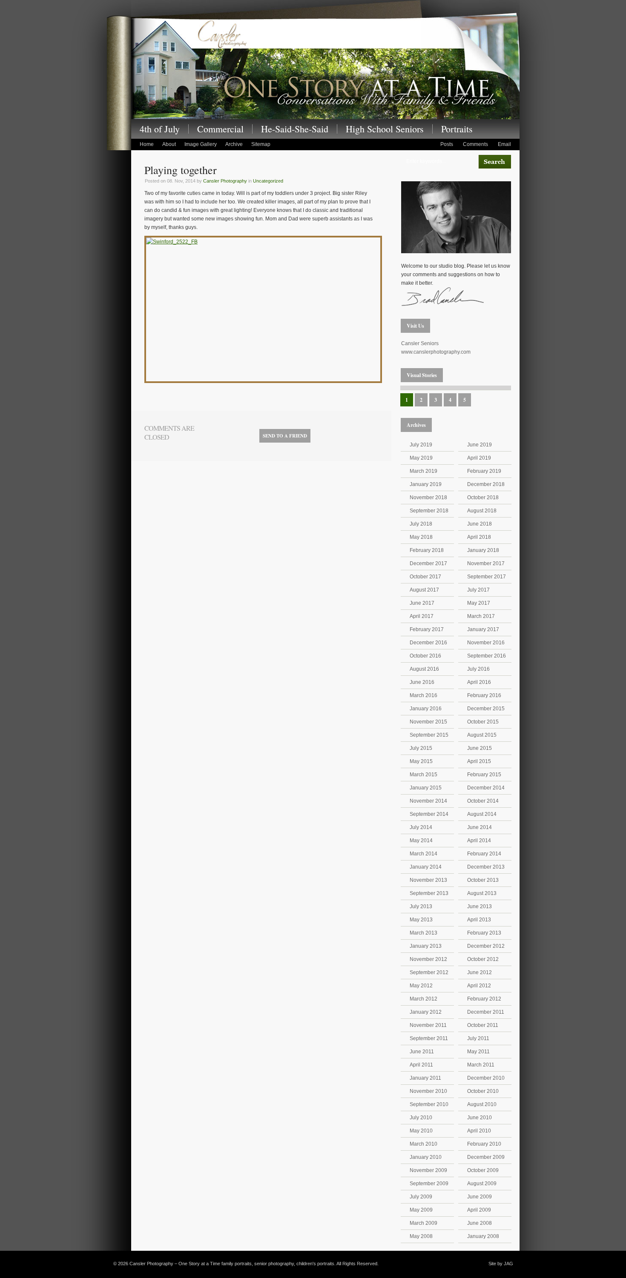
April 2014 (479, 840)
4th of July (160, 129)
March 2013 (423, 933)
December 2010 (486, 1078)
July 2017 (478, 590)
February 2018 (427, 550)
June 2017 (422, 603)
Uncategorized (268, 180)
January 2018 (483, 550)
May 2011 (478, 1052)
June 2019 (479, 445)
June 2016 (422, 682)
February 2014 (484, 854)
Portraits (457, 129)
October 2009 (483, 1170)
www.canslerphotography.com (436, 352)
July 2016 (478, 669)
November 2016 (486, 643)
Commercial (220, 129)
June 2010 (479, 1118)
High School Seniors (385, 129)
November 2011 (428, 1025)
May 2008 (421, 1236)
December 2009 (486, 1157)
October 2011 (482, 1025)
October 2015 (483, 722)
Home (147, 144)
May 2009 (421, 1210)
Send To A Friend (285, 435)
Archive (234, 144)
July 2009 (421, 1197)
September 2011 (429, 1038)
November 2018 (428, 497)
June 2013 (479, 906)
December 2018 (486, 484)
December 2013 (486, 867)
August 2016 (424, 669)
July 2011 (478, 1038)
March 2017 (481, 616)
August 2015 (482, 735)
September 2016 (486, 656)
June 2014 (479, 827)
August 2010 (482, 1104)
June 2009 (479, 1197)
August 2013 (482, 893)
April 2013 (479, 920)
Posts (446, 144)
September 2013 (429, 893)
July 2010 (421, 1118)
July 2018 (421, 524)
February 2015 (484, 775)
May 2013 (421, 920)
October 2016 (425, 656)
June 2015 (479, 748)
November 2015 (428, 722)
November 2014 (428, 801)
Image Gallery (200, 144)
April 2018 (479, 537)
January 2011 (425, 1078)
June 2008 (479, 1223)
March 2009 (423, 1223)
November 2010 (428, 1091)
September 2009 (429, 1184)
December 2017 (428, 563)
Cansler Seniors (420, 343)
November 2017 (486, 563)
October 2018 (483, 497)
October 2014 (483, 801)
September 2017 (486, 577)
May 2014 (421, 840)
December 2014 (486, 788)
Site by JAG (500, 1263)
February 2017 (427, 629)
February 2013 (484, 933)
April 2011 (421, 1065)
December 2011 (485, 1012)
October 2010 (483, 1091)
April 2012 (479, 986)
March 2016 (423, 695)
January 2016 (426, 709)
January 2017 (483, 629)
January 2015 (426, 788)
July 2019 (421, 445)
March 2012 (423, 999)
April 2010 (479, 1131)
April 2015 (479, 761)
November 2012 (428, 959)
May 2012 (421, 986)
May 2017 (478, 603)
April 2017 (422, 616)
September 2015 (429, 735)
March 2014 (423, 854)
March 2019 (423, 471)
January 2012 (426, 1012)
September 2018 (429, 511)
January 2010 (426, 1157)
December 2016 (428, 643)
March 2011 (480, 1065)
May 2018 (421, 537)
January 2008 (483, 1236)
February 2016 (484, 695)
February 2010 (484, 1144)
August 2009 (482, 1184)
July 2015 (421, 748)
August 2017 (424, 590)
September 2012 (429, 972)
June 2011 (422, 1052)
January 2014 (426, 867)
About (169, 144)
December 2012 (486, 946)
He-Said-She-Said (294, 129)
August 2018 (482, 511)
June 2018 (479, 524)
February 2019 (484, 471)
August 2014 (482, 814)
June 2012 (479, 972)
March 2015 (423, 775)
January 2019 (426, 484)
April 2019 (479, 458)
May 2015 (421, 761)
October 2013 (483, 880)
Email (504, 144)
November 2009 (428, 1170)
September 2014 (429, 814)
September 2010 (429, 1104)
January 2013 (426, 946)
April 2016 (479, 682)
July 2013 (421, 906)
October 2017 (425, 577)
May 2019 (421, 458)
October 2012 (483, 959)
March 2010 (423, 1144)
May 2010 (421, 1131)
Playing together (180, 170)
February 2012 (484, 999)
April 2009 (479, 1210)
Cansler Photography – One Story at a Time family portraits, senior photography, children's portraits (325, 67)
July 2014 (421, 827)
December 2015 (486, 709)
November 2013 (428, 880)
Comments (475, 144)
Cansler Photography (225, 180)
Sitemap (260, 144)
